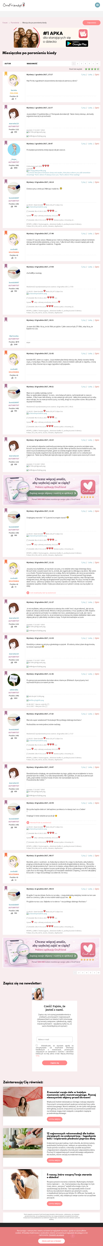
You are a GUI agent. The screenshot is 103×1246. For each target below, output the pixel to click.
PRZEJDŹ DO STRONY (51, 1241)
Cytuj (83, 74)
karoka (14, 90)
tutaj (37, 1055)
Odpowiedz (91, 22)
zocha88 (13, 249)
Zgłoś (97, 74)
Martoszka (13, 336)
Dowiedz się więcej (56, 1235)
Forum (5, 22)
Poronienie (15, 22)
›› (97, 63)
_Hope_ (13, 159)
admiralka (14, 690)
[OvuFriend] (14, 6)
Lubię (90, 74)
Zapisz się (54, 1063)
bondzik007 (14, 198)
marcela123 (14, 123)
